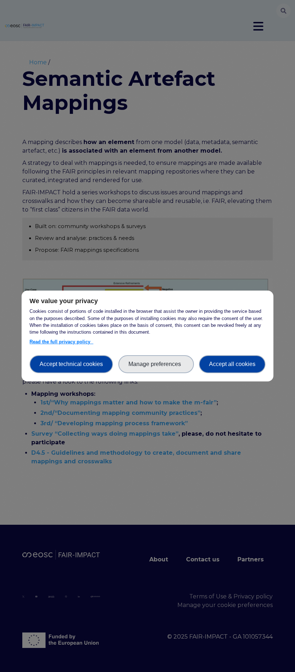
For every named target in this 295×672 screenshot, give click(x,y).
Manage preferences (156, 364)
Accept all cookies (232, 364)
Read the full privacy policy (61, 341)
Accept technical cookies (71, 364)
